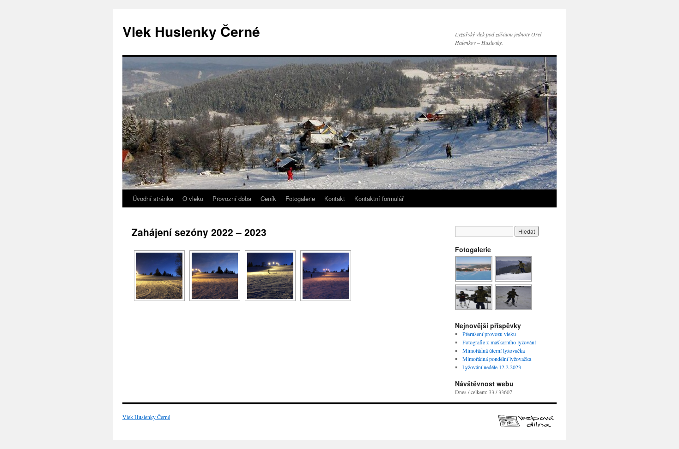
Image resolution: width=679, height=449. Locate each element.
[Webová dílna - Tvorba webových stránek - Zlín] (526, 424)
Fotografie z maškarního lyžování (499, 342)
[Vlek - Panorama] (474, 280)
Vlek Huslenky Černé (191, 31)
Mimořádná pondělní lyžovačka (496, 358)
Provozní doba (231, 198)
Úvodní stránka (153, 198)
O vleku (192, 198)
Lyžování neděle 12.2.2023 (491, 367)
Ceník (268, 198)
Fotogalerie (300, 198)
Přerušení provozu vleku (489, 333)
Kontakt (334, 198)
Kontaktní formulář (379, 198)
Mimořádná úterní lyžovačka (493, 350)
